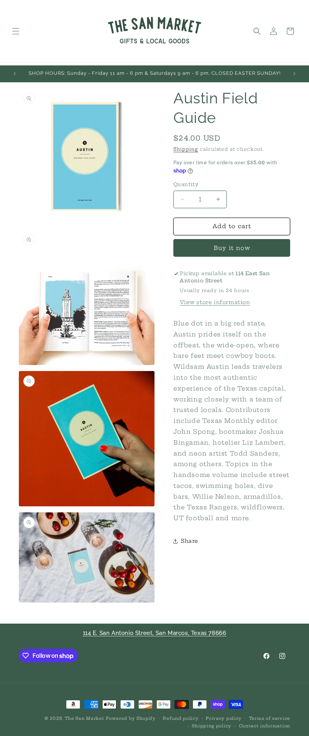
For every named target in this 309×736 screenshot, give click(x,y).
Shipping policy (211, 725)
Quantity (185, 184)
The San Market (84, 718)
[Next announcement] (294, 73)
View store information (215, 302)
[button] (16, 31)
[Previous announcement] (14, 73)
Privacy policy (224, 718)
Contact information (264, 725)
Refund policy (180, 718)
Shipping (185, 149)
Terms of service (269, 718)
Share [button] (189, 541)
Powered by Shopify (131, 718)
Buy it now (232, 247)
